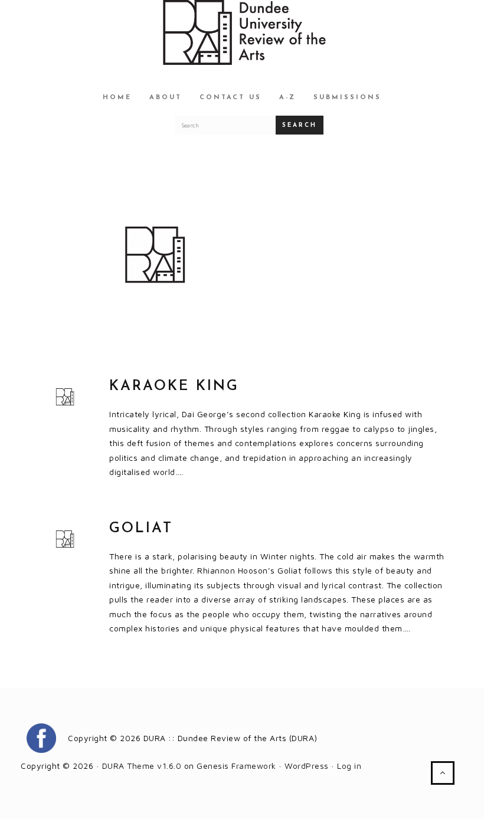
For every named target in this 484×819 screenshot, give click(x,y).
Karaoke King (174, 386)
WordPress (306, 766)
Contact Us (230, 97)
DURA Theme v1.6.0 (142, 766)
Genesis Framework (236, 766)
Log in (349, 766)
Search (299, 125)
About (165, 97)
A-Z (287, 97)
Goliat (141, 529)
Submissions (347, 97)
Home (117, 97)
